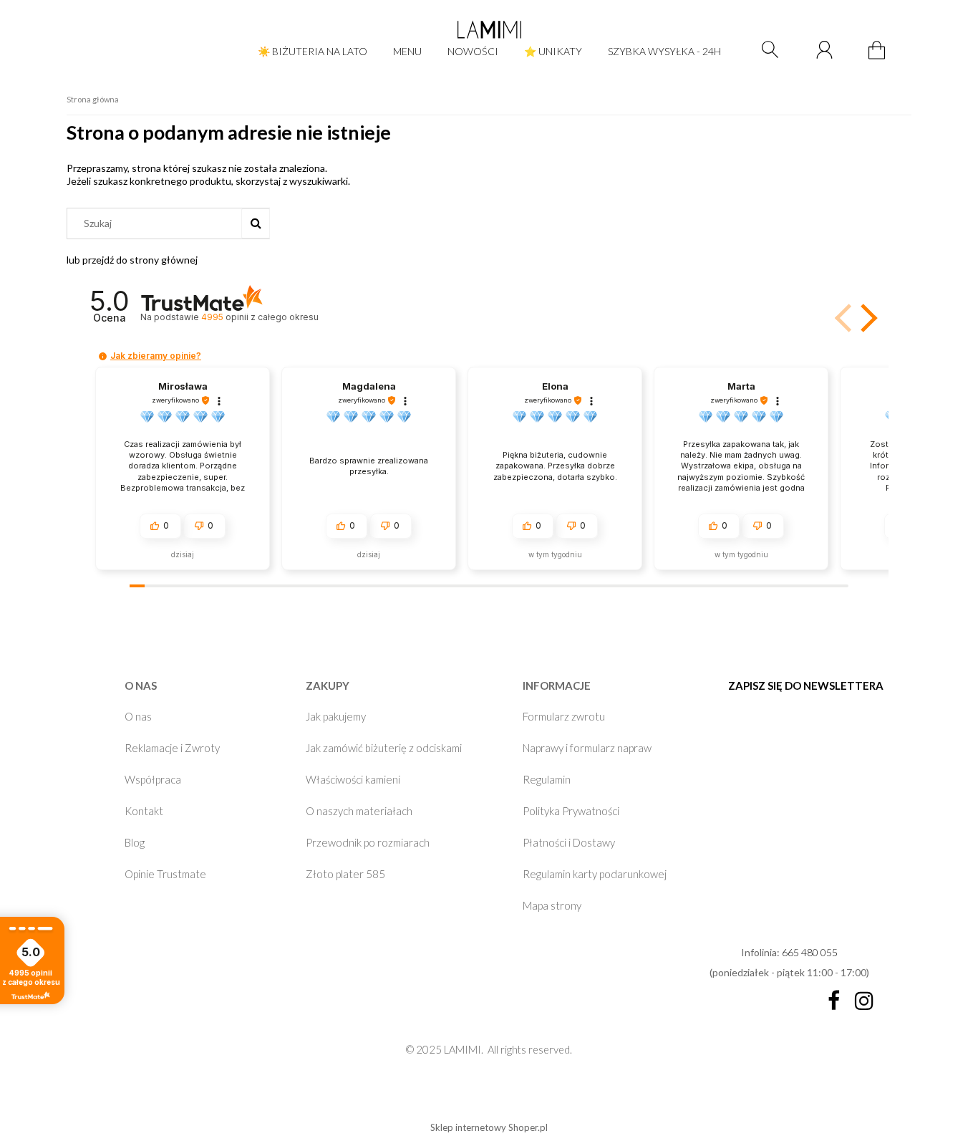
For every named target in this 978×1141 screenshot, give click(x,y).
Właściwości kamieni (353, 779)
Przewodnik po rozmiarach (368, 842)
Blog (135, 842)
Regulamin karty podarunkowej (595, 873)
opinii (259, 317)
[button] (866, 318)
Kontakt (144, 810)
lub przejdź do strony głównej (132, 260)
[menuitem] (312, 51)
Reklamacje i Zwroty (172, 747)
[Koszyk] (879, 58)
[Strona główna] (489, 29)
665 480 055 (810, 952)
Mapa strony (552, 905)
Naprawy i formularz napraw (587, 747)
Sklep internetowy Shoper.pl (489, 1127)
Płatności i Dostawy (569, 842)
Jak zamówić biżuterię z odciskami (384, 747)
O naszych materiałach (359, 810)
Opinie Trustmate (165, 873)
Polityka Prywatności (571, 810)
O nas (138, 716)
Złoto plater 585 (345, 873)
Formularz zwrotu (564, 716)
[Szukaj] (255, 223)
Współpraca (153, 779)
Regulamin (547, 779)
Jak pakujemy (336, 716)
